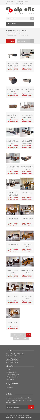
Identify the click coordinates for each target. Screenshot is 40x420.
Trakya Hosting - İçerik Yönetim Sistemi (19, 418)
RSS (8, 389)
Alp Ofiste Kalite (19, 1)
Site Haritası (10, 379)
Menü (13, 24)
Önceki (21, 335)
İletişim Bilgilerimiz (21, 4)
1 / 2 (28, 335)
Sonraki (17, 339)
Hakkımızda (9, 1)
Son (25, 339)
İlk (14, 335)
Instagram (10, 387)
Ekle (31, 407)
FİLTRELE (11, 41)
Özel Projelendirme (13, 374)
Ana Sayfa (9, 33)
